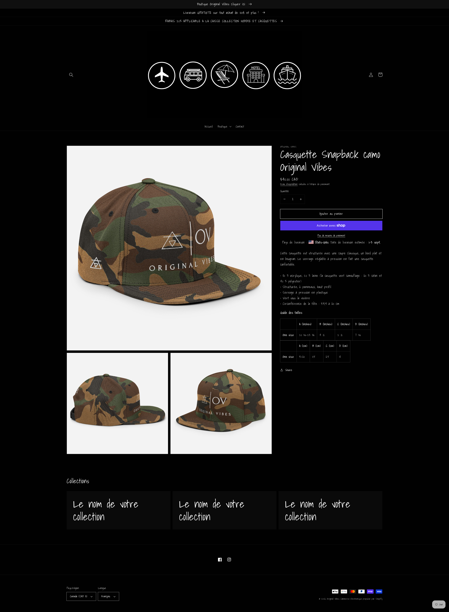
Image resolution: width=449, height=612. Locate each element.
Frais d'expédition (289, 184)
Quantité (284, 191)
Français (105, 596)
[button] (71, 74)
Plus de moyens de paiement (331, 235)
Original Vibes (333, 598)
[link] (118, 510)
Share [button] (288, 369)
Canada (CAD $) (78, 596)
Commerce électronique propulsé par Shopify (361, 598)
